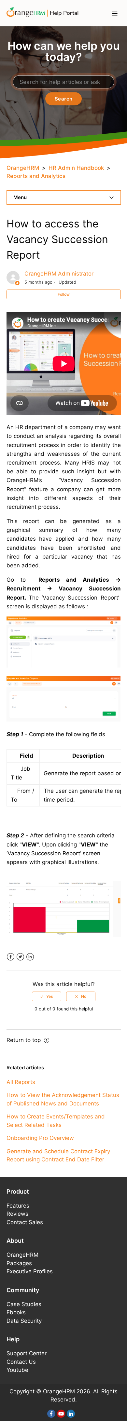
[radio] (46, 996)
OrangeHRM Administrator (58, 273)
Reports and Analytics (36, 176)
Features (18, 1205)
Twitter (20, 957)
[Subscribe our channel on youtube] (61, 1414)
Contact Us (21, 1362)
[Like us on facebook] (51, 1414)
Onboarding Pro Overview (40, 1138)
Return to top (24, 1040)
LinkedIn (30, 957)
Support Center (27, 1353)
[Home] (45, 12)
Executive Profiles (30, 1271)
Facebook (11, 957)
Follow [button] (64, 294)
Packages (19, 1263)
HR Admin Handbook (76, 168)
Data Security (24, 1321)
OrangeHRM (23, 168)
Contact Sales (25, 1222)
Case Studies (24, 1304)
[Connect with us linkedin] (71, 1414)
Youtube (17, 1370)
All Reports (21, 1082)
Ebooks (16, 1312)
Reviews (17, 1214)
